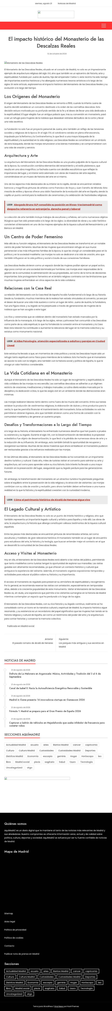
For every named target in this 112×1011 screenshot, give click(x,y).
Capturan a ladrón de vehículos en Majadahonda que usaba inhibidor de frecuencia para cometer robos (57, 724)
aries (46, 744)
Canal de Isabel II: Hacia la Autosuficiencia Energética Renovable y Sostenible (50, 688)
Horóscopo (87, 756)
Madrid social (27, 626)
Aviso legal (9, 921)
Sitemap (8, 913)
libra (8, 761)
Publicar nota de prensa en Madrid (21, 953)
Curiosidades (46, 750)
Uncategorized (14, 767)
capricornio (91, 744)
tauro (73, 761)
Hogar (73, 756)
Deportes (90, 750)
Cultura (10, 750)
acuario (34, 744)
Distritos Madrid (14, 756)
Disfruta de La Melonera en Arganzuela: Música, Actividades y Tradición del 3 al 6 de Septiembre (55, 675)
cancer (77, 744)
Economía (33, 756)
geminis (61, 756)
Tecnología (86, 761)
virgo (29, 767)
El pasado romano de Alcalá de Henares (33, 641)
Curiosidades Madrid (69, 750)
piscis (37, 761)
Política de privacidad (15, 929)
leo (100, 756)
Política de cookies (13, 937)
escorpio (47, 756)
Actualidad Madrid (16, 744)
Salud (62, 761)
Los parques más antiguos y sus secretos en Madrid (81, 643)
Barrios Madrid (60, 744)
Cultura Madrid (27, 750)
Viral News (58, 1006)
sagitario (49, 761)
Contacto (9, 945)
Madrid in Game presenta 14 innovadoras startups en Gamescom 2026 (47, 699)
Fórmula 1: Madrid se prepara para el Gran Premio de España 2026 (45, 711)
